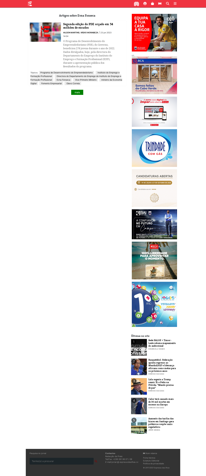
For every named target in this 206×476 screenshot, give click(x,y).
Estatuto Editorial (151, 461)
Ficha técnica (149, 458)
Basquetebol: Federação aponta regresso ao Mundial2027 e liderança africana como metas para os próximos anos (162, 365)
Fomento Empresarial (51, 83)
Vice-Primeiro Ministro (85, 80)
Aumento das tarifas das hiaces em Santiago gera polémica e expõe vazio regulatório (161, 422)
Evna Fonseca (63, 80)
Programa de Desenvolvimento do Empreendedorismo (66, 72)
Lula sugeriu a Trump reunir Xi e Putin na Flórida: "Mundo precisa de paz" (161, 383)
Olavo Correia (73, 83)
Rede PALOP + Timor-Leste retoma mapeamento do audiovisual (162, 343)
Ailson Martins (71, 32)
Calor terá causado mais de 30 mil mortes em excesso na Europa (161, 401)
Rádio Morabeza (89, 32)
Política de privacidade (153, 463)
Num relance (151, 453)
